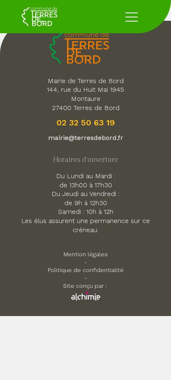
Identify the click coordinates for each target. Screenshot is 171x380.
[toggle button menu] (131, 16)
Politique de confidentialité (86, 270)
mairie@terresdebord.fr (85, 138)
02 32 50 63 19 (85, 122)
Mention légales (86, 254)
